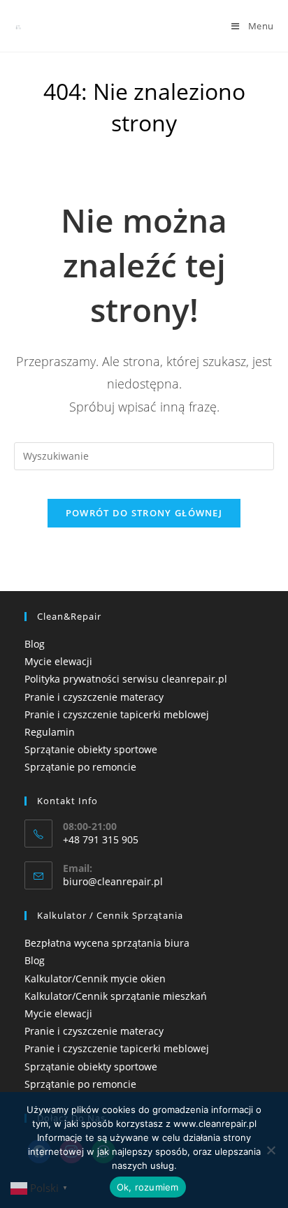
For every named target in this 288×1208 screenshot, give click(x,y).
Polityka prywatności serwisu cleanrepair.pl (125, 678)
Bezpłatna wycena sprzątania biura (106, 942)
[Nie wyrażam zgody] (271, 1150)
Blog (34, 643)
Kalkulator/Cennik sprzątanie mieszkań (115, 996)
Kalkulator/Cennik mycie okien (95, 978)
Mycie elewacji (58, 661)
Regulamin (49, 731)
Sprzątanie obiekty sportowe (90, 749)
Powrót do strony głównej (144, 513)
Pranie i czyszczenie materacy (94, 697)
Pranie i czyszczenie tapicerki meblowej (116, 714)
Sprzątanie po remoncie (80, 766)
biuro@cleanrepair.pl (113, 881)
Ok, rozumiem (148, 1187)
